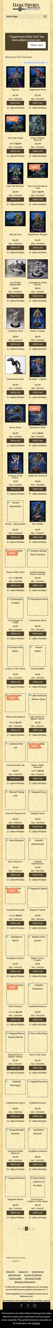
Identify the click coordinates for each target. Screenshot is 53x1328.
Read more (15, 103)
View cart (36, 45)
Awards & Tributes (33, 1275)
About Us (10, 1271)
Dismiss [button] (36, 1323)
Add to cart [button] (38, 103)
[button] (15, 108)
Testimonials (15, 1278)
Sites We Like (14, 1275)
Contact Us (23, 1271)
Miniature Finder (33, 1278)
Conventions (38, 1271)
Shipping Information (25, 1282)
